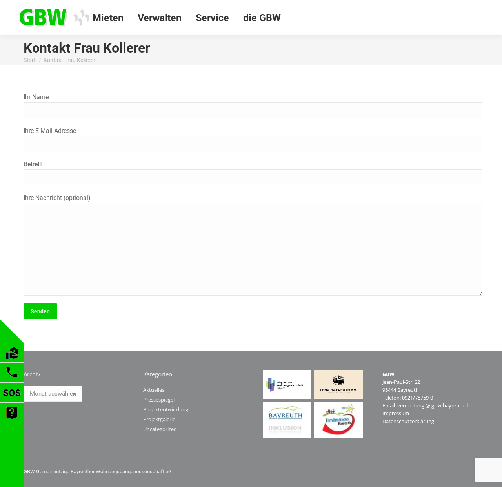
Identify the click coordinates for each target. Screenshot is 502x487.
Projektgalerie (159, 419)
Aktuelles (153, 389)
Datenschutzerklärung (408, 421)
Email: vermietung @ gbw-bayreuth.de (426, 405)
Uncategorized (160, 428)
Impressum (395, 413)
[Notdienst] (12, 400)
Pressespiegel (159, 399)
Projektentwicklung (165, 409)
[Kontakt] (12, 380)
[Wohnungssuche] (12, 360)
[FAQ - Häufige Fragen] (12, 420)
